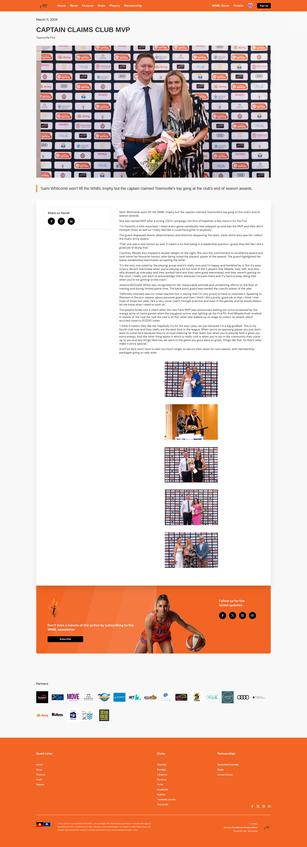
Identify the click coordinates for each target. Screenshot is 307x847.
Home (39, 764)
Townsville (162, 804)
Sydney (161, 794)
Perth (160, 784)
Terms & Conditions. (233, 827)
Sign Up (264, 5)
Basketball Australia (228, 764)
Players (40, 784)
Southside (162, 789)
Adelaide (162, 764)
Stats (39, 779)
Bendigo (161, 769)
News (39, 769)
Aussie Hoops (225, 774)
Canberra (162, 774)
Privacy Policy (250, 827)
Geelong (161, 779)
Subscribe (65, 639)
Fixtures (40, 774)
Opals (220, 769)
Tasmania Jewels (166, 799)
